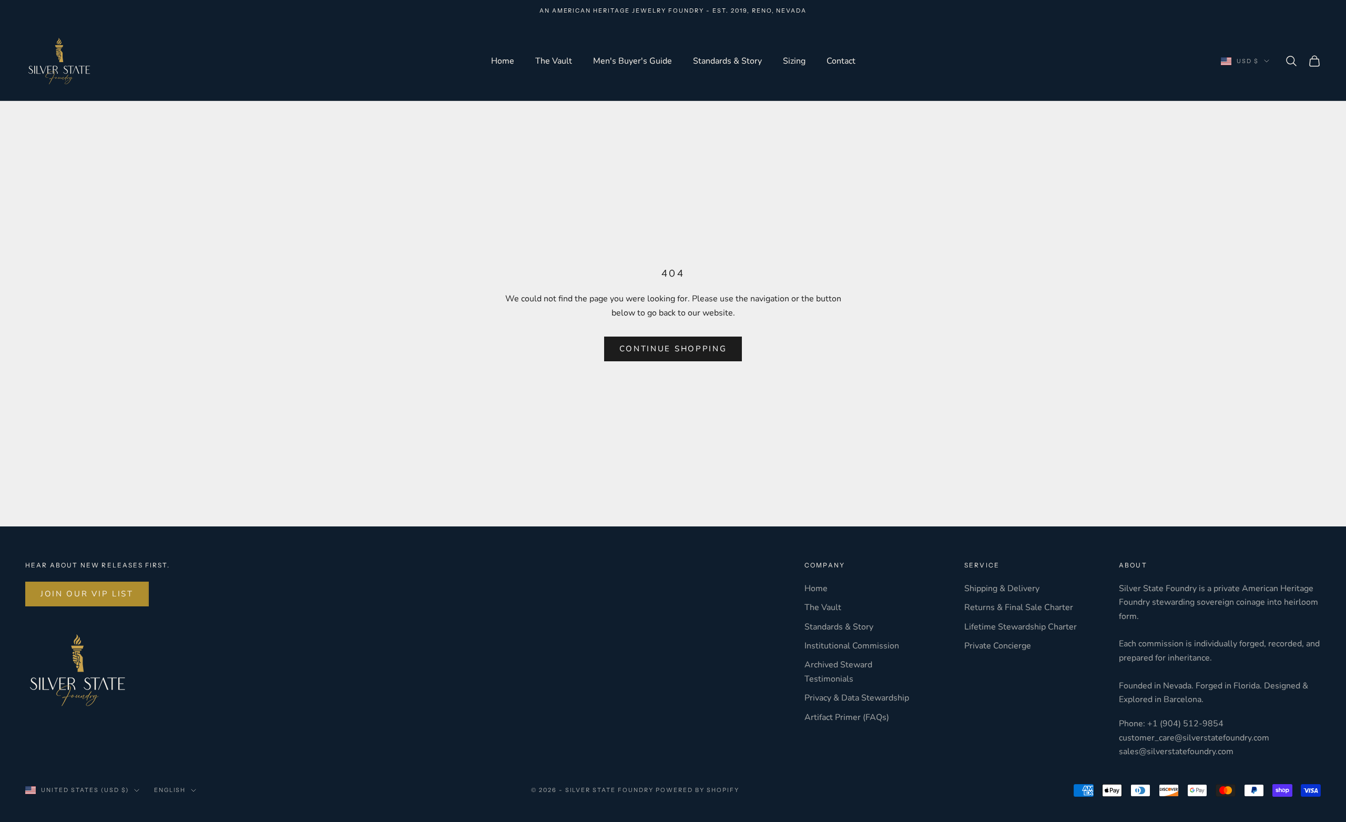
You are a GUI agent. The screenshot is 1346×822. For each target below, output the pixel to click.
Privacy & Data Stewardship (856, 698)
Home (502, 61)
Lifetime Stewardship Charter (1020, 627)
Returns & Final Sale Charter (1018, 607)
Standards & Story (727, 61)
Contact (841, 61)
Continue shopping (673, 348)
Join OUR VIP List (87, 593)
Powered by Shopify (697, 790)
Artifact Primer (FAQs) (846, 717)
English (170, 790)
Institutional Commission (851, 646)
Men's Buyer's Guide (632, 61)
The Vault (553, 61)
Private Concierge (997, 646)
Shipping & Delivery (1001, 588)
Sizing (794, 61)
